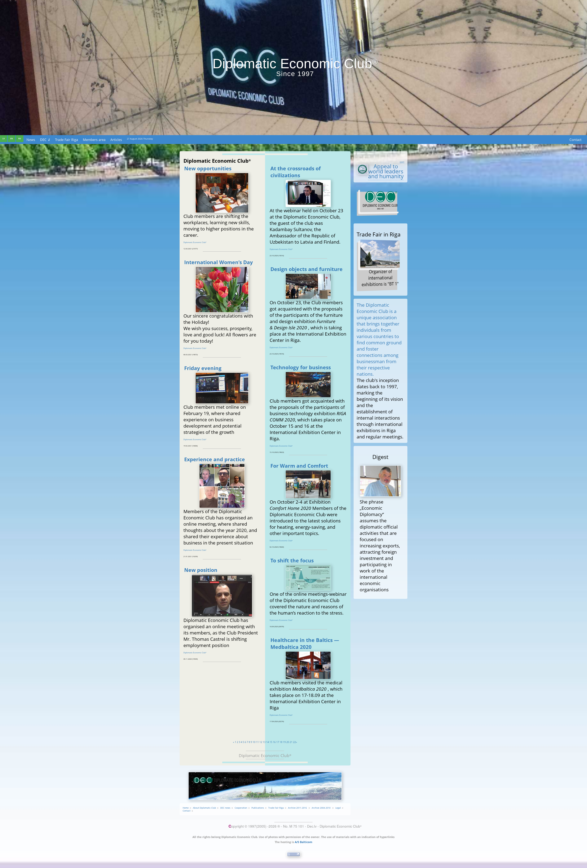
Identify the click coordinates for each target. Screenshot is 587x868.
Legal (338, 807)
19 (284, 742)
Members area (94, 139)
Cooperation (241, 807)
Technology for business (300, 367)
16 (274, 742)
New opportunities (207, 168)
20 (287, 742)
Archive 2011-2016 (297, 807)
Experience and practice (214, 459)
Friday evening (203, 368)
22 (294, 742)
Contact (575, 139)
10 (254, 742)
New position (200, 570)
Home (186, 807)
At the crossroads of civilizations (295, 172)
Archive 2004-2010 (321, 807)
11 (257, 742)
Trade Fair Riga (66, 139)
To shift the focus (292, 560)
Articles (116, 139)
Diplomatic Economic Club (194, 242)
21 (291, 742)
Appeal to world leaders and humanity (386, 171)
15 (271, 742)
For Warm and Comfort (299, 465)
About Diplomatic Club (204, 807)
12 (260, 742)
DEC (45, 139)
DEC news (225, 807)
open (402, 162)
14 (267, 742)
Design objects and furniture (306, 269)
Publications (257, 807)
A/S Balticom (303, 842)
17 (277, 742)
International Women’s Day (218, 262)
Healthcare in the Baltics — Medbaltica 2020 (304, 643)
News (30, 139)
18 (281, 742)
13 (264, 742)
